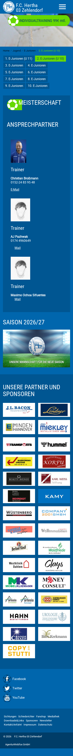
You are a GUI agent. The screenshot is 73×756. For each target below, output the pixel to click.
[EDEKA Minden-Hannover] (19, 427)
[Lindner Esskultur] (54, 409)
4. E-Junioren (37, 65)
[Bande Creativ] (19, 634)
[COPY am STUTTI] (19, 651)
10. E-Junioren (37, 86)
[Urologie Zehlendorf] (54, 616)
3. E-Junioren (14, 65)
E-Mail (15, 189)
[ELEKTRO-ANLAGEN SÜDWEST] (54, 599)
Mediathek (53, 716)
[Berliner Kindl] (19, 547)
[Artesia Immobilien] (19, 599)
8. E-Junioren (37, 79)
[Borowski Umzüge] (19, 461)
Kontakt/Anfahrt (13, 724)
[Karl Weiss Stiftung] (54, 478)
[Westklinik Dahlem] (19, 565)
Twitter (17, 688)
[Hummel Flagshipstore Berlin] (54, 444)
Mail (18, 248)
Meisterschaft (39, 102)
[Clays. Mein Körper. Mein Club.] (54, 565)
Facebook (19, 679)
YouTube (18, 697)
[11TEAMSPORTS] (19, 444)
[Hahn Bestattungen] (19, 616)
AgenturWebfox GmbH (17, 744)
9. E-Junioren (14, 86)
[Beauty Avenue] (19, 478)
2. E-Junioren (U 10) (50, 58)
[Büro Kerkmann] (54, 634)
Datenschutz (45, 724)
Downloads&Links (14, 720)
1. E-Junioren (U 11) (18, 58)
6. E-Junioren (37, 72)
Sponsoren (32, 720)
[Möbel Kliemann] (19, 582)
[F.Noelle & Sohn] (19, 530)
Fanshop (41, 716)
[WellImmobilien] (54, 530)
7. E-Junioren (14, 79)
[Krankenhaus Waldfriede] (54, 547)
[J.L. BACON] (19, 409)
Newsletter (46, 720)
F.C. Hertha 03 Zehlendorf (28, 736)
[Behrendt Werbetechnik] (19, 496)
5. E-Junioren (14, 72)
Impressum (30, 724)
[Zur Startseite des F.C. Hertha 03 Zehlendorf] (9, 6)
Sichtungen (10, 716)
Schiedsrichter (26, 716)
